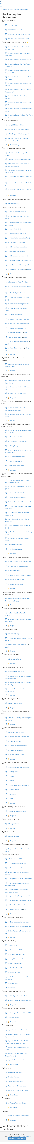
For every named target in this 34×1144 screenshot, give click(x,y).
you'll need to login (24, 1136)
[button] (1, 2)
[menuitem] (1, 4)
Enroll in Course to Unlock (17, 1139)
